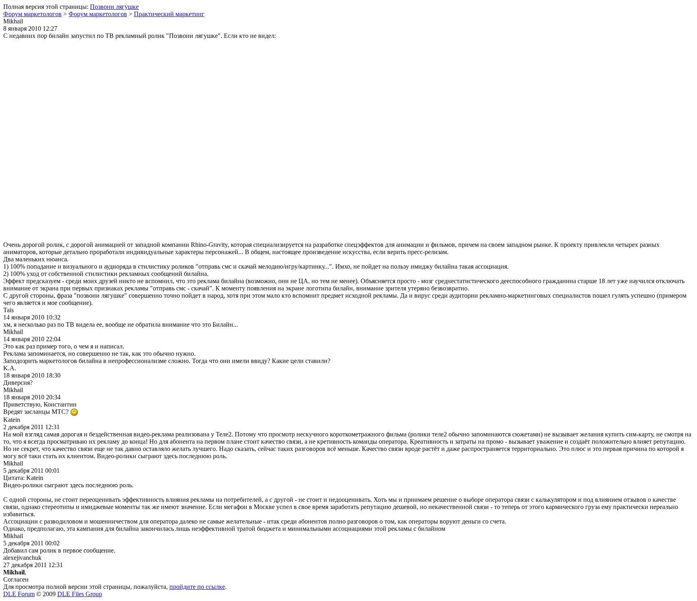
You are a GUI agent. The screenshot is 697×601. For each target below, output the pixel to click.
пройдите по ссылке (197, 586)
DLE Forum (19, 594)
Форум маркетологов (32, 13)
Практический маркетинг (169, 13)
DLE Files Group (79, 594)
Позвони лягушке (114, 6)
